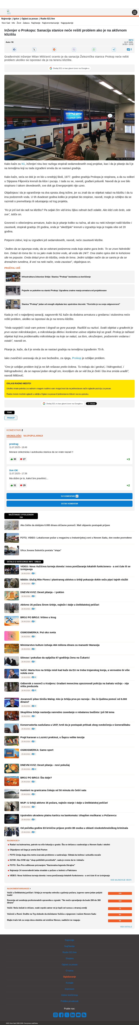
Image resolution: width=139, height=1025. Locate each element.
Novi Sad (6, 23)
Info (13, 23)
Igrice (16, 19)
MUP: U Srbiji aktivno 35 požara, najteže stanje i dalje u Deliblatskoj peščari (64, 802)
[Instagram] (55, 1014)
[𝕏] (34, 49)
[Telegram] (114, 49)
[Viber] (74, 49)
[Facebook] (14, 49)
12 (35, 677)
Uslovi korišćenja (69, 995)
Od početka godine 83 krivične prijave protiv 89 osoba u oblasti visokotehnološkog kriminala (74, 828)
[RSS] (83, 1014)
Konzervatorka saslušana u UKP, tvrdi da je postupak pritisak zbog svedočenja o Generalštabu (75, 725)
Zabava (26, 23)
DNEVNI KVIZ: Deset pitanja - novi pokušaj (45, 765)
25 (35, 690)
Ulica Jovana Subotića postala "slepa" (40, 550)
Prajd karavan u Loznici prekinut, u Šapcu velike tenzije (52, 737)
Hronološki (14, 436)
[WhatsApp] (94, 49)
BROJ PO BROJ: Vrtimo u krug (38, 617)
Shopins (70, 958)
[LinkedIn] (72, 1014)
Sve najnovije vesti (120, 880)
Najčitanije (35, 23)
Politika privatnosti (69, 1001)
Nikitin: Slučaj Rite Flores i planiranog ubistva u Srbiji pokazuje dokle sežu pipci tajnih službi (74, 579)
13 (35, 706)
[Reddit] (54, 49)
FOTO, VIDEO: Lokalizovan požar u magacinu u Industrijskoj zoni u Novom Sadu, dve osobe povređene (76, 537)
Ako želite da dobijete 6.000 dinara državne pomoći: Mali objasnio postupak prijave (65, 525)
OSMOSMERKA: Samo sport (36, 750)
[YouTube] (78, 1014)
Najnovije (6, 19)
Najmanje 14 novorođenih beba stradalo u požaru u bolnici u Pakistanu (43, 870)
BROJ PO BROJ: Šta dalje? (36, 777)
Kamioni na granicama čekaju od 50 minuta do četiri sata (53, 790)
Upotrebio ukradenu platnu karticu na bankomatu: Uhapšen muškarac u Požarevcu (68, 815)
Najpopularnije (67, 23)
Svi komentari (69, 496)
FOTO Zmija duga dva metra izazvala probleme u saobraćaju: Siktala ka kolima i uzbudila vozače (55, 855)
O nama (69, 970)
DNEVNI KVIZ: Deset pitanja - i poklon (42, 592)
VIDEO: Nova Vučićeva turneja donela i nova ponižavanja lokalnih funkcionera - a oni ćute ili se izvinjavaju (60, 875)
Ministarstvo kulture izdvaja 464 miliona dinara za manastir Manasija (59, 645)
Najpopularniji (33, 436)
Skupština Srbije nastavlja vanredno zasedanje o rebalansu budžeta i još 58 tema (67, 712)
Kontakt (69, 983)
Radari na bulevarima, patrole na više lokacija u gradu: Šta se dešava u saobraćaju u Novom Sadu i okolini (60, 844)
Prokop (11, 418)
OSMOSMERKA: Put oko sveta (38, 632)
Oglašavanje (69, 977)
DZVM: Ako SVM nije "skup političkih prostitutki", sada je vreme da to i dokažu (47, 860)
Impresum (69, 989)
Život (19, 23)
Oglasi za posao (30, 19)
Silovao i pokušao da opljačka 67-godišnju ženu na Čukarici (55, 657)
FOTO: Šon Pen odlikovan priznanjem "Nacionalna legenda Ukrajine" (42, 865)
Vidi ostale (126, 927)
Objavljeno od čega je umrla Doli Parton (28, 850)
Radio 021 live (47, 19)
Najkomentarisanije (50, 23)
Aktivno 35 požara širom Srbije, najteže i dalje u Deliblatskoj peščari (59, 604)
